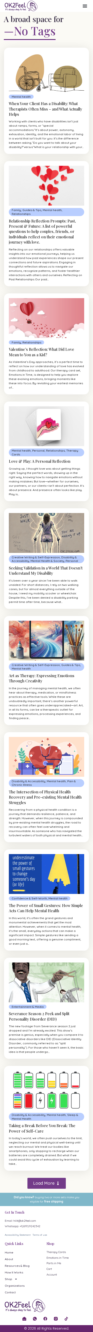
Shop (8, 1279)
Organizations (15, 1285)
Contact (10, 1292)
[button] (84, 5)
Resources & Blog (17, 1265)
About (9, 1259)
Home (9, 1252)
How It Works (14, 1272)
